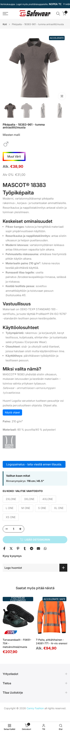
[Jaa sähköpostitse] (38, 548)
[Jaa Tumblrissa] (24, 548)
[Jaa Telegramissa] (31, 548)
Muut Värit (14, 156)
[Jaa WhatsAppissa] (45, 548)
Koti (5, 24)
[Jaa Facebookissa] (4, 548)
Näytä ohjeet (12, 412)
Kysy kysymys (12, 556)
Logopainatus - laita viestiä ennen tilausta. (34, 464)
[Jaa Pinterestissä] (18, 548)
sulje (67, 4)
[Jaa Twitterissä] (11, 548)
